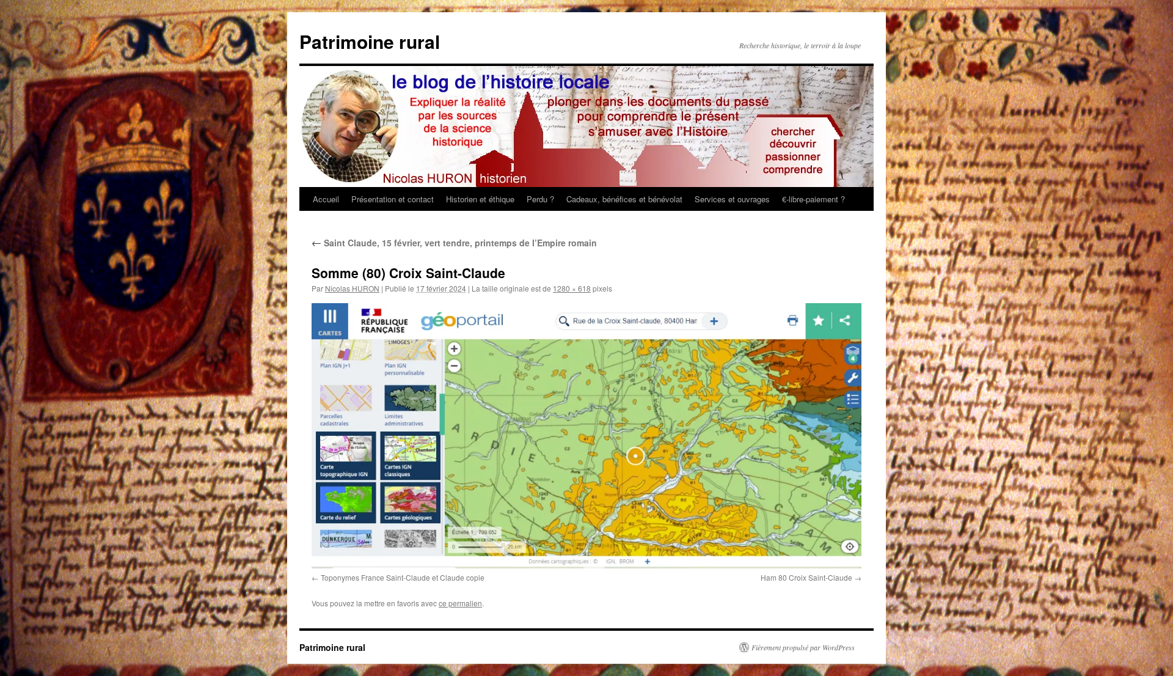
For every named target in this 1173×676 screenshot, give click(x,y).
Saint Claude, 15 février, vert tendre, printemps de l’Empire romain (454, 243)
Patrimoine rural (369, 41)
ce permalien (460, 603)
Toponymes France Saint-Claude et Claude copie (402, 577)
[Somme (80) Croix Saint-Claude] (586, 435)
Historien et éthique (480, 199)
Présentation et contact (392, 199)
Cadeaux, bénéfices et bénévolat (624, 199)
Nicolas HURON (352, 288)
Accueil (326, 199)
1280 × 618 (572, 288)
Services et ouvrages (732, 199)
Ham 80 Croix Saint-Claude (806, 577)
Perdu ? (540, 199)
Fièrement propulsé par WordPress (803, 647)
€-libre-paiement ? (813, 199)
